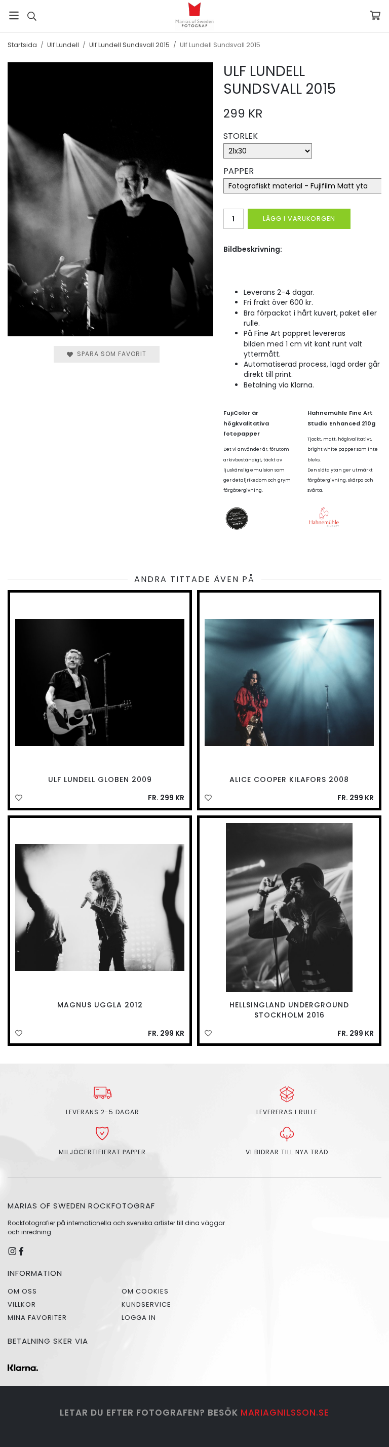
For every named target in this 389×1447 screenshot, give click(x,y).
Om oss (22, 1291)
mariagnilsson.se (285, 1412)
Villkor (22, 1304)
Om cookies (145, 1291)
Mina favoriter (37, 1317)
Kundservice (146, 1304)
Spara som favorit (109, 353)
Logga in (139, 1317)
